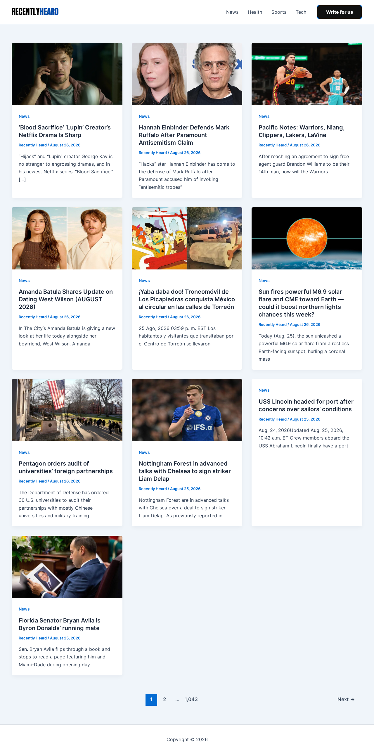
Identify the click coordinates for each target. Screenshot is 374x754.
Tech (301, 12)
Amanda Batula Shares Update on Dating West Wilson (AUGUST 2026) (66, 299)
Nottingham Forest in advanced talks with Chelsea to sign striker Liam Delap (185, 471)
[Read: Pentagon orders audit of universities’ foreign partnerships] (67, 410)
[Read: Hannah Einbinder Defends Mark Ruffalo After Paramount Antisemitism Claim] (187, 74)
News (232, 12)
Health (255, 12)
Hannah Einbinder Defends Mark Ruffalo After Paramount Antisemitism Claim (184, 135)
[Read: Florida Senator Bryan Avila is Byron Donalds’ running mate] (67, 566)
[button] (339, 12)
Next (346, 699)
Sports (278, 12)
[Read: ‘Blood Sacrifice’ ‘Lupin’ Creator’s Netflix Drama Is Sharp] (67, 74)
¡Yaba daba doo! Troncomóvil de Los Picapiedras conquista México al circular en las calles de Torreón (187, 299)
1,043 (190, 699)
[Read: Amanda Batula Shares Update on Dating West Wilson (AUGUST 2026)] (67, 238)
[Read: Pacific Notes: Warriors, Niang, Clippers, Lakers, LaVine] (307, 74)
